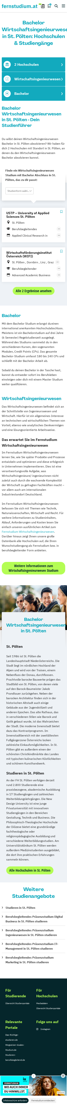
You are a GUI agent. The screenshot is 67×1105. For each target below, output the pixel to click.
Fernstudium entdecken (43, 1100)
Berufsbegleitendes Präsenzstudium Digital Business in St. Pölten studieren (34, 919)
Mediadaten (42, 1003)
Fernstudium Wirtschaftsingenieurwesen (28, 531)
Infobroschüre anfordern (15, 1100)
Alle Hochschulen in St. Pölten (29, 870)
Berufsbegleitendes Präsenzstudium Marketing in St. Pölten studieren (30, 960)
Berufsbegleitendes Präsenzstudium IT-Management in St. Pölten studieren (32, 946)
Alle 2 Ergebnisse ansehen (33, 290)
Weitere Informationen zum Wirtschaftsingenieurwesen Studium (33, 568)
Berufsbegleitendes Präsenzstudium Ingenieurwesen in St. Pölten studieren (31, 932)
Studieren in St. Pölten (20, 907)
